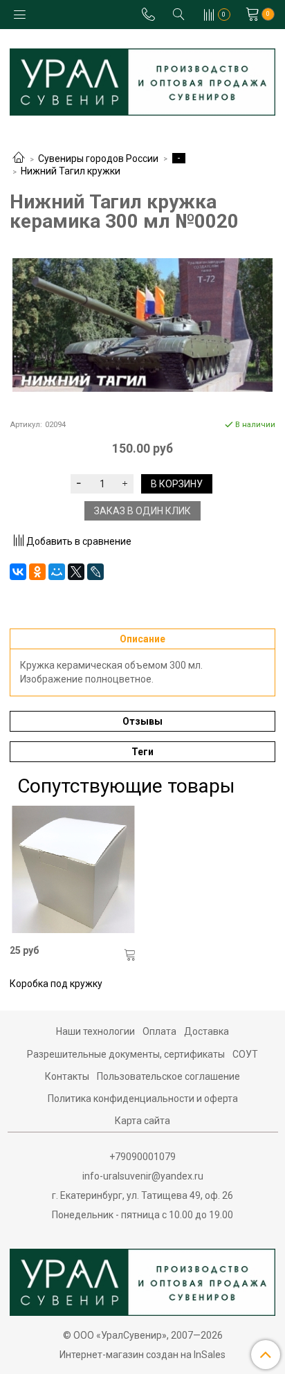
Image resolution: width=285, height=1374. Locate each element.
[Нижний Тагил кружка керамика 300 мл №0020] (142, 325)
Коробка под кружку (56, 983)
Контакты (67, 1076)
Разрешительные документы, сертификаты (126, 1054)
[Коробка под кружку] (73, 869)
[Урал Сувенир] (142, 79)
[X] (76, 571)
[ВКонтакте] (18, 571)
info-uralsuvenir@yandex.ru (142, 1176)
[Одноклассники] (37, 571)
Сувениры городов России (98, 158)
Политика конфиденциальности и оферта (143, 1098)
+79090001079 (142, 1156)
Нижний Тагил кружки (70, 171)
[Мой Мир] (56, 571)
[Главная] (18, 158)
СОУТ (245, 1054)
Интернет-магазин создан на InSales (142, 1354)
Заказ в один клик (142, 510)
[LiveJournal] (95, 571)
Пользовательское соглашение (168, 1076)
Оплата (159, 1031)
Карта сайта (142, 1120)
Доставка (206, 1031)
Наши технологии (95, 1031)
